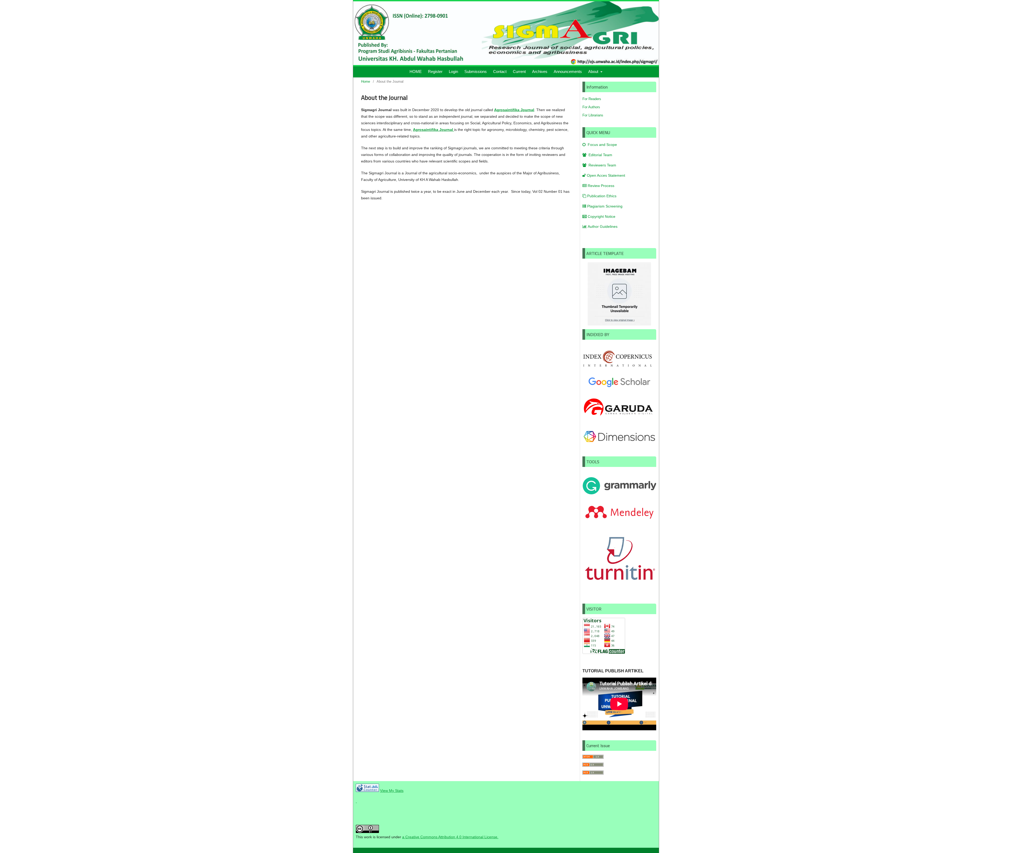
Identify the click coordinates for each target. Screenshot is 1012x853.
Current (519, 71)
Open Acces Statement (606, 175)
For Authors (591, 107)
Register (435, 71)
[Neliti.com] (356, 801)
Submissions (475, 71)
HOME (416, 71)
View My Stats (391, 790)
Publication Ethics (601, 196)
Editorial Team (599, 155)
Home (365, 81)
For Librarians (592, 115)
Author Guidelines (602, 226)
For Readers (591, 99)
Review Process (601, 186)
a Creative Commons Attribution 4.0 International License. (450, 837)
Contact (500, 71)
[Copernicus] (619, 367)
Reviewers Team (601, 165)
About (593, 71)
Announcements (568, 71)
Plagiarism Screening (604, 206)
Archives (539, 71)
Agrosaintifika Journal (514, 110)
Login (453, 71)
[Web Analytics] (367, 790)
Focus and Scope (602, 144)
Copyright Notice (601, 216)
